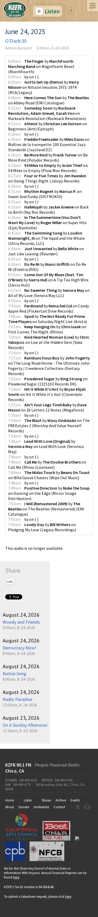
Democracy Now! (19, 648)
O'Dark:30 (16, 40)
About (9, 807)
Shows (46, 800)
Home (9, 800)
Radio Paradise (17, 699)
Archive (61, 800)
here (16, 877)
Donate (24, 807)
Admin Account (18, 47)
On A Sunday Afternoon (25, 725)
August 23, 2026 (21, 717)
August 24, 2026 (21, 614)
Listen (52, 11)
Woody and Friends (21, 622)
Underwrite (41, 807)
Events (75, 800)
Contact (59, 807)
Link (10, 581)
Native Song (14, 673)
